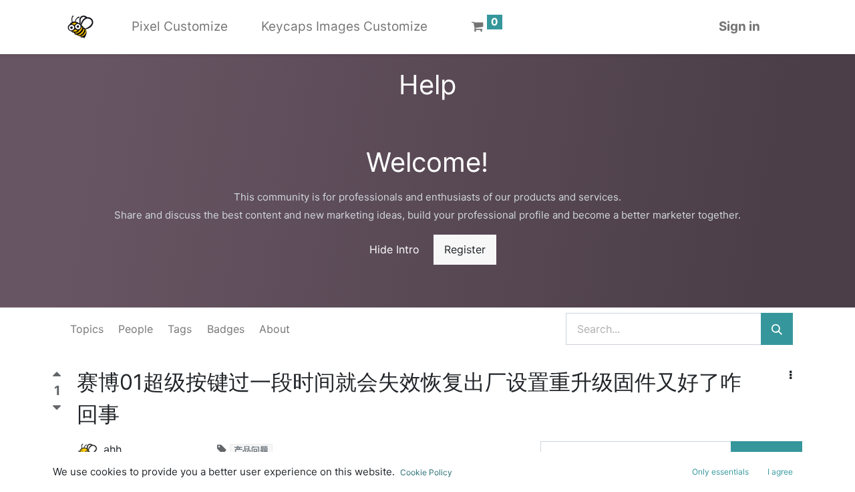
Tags (180, 329)
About (274, 329)
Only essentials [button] (720, 472)
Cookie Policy (426, 472)
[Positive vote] (57, 377)
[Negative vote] (57, 407)
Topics (87, 329)
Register (465, 249)
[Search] (777, 329)
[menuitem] (179, 27)
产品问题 (251, 450)
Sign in (739, 26)
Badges (225, 329)
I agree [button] (780, 472)
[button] (790, 375)
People (135, 329)
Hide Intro (394, 249)
